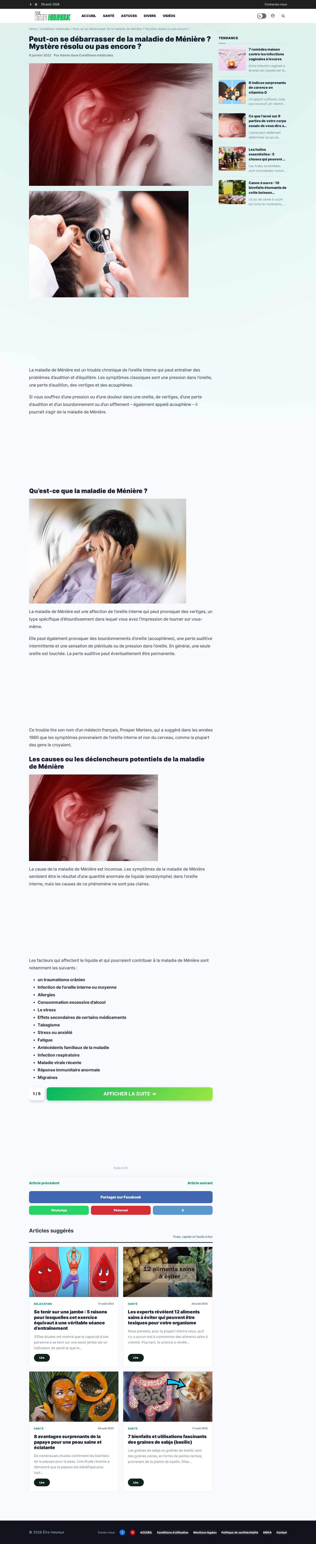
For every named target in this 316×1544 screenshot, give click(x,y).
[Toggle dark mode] (261, 16)
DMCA (267, 1532)
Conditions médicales (55, 29)
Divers (150, 16)
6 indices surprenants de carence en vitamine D (267, 87)
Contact (281, 1532)
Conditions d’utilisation (173, 1532)
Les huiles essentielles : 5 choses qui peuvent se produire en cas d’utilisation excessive (268, 154)
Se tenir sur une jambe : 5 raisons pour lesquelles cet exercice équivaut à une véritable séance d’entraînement (70, 1320)
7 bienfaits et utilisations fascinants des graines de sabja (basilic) (167, 1439)
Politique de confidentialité (239, 1532)
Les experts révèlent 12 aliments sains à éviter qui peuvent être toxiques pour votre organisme (164, 1317)
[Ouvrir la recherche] (283, 16)
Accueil (88, 16)
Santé (108, 16)
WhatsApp (59, 1210)
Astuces (129, 16)
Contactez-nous (276, 4)
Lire (41, 1357)
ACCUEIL (146, 1532)
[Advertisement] (121, 332)
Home (33, 29)
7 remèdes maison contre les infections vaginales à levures (266, 54)
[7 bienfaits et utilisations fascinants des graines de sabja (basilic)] (167, 1397)
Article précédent (44, 1183)
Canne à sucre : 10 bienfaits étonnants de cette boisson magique (268, 188)
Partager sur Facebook (121, 1197)
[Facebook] (30, 4)
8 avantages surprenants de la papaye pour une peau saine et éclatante (67, 1442)
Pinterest (121, 1210)
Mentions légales (205, 1532)
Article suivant (200, 1183)
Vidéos (169, 16)
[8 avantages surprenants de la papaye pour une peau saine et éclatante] (73, 1397)
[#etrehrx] (272, 16)
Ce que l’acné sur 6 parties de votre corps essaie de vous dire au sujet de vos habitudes (268, 121)
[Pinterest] (36, 4)
